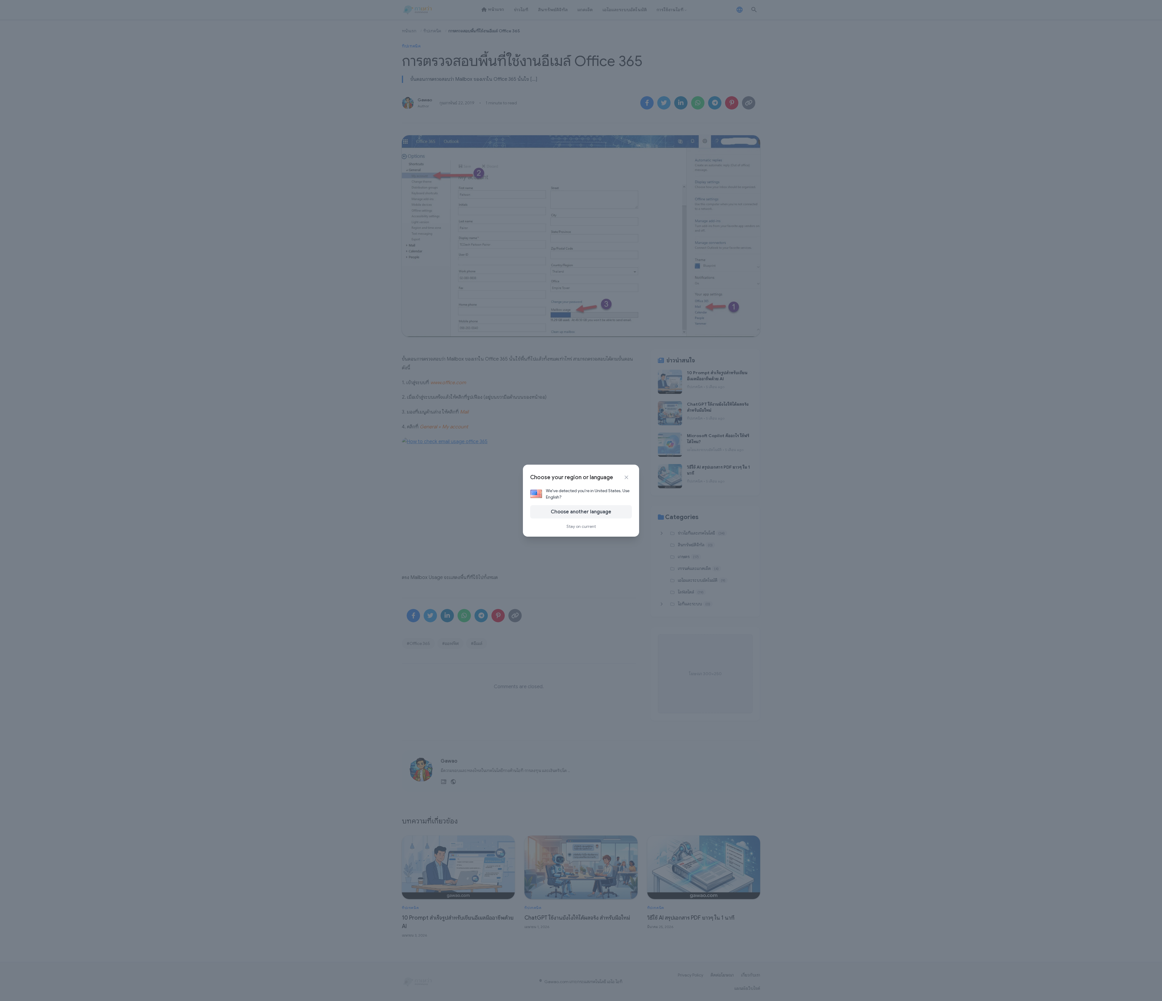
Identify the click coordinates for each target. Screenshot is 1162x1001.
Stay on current (581, 526)
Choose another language (581, 512)
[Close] (626, 477)
